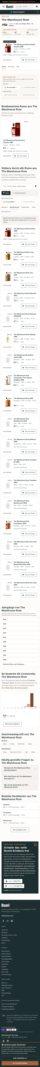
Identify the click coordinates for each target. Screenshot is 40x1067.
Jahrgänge (5, 969)
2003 (4, 633)
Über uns (4, 983)
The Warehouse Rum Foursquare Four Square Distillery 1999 (23, 378)
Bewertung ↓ (26, 207)
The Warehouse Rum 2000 (23, 398)
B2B (3, 990)
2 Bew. (22, 321)
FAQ (18, 66)
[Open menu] (3, 7)
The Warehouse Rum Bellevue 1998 (25, 440)
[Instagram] (7, 921)
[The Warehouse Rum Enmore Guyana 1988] (16, 129)
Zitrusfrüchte (21, 744)
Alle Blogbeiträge (7, 959)
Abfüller (4, 966)
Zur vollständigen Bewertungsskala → (16, 688)
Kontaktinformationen (8, 1009)
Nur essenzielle (20, 1058)
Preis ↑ (34, 207)
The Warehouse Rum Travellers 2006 (25, 481)
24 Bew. (23, 52)
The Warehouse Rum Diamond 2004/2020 (25, 315)
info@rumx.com (7, 916)
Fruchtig (12, 744)
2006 (4, 619)
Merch (3, 943)
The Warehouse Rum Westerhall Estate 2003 (22, 563)
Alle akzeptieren (20, 1063)
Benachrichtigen (30, 60)
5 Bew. (22, 259)
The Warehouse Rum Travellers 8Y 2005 (25, 461)
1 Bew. (22, 385)
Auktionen (5, 937)
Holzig (4, 744)
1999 (4, 642)
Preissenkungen (6, 974)
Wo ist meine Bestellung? (9, 1004)
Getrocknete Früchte (16, 752)
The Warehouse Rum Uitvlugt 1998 (24, 336)
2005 (4, 624)
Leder (26, 752)
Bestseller (5, 932)
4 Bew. (22, 301)
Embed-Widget (6, 993)
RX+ (3, 995)
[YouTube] (12, 921)
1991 (4, 655)
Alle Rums (11, 66)
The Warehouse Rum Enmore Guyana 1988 (24, 46)
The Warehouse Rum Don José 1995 (25, 584)
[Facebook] (3, 921)
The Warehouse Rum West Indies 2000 (23, 356)
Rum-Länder (5, 961)
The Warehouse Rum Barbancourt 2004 (21, 420)
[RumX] (10, 6)
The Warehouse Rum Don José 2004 (25, 543)
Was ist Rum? (6, 951)
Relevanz (5, 207)
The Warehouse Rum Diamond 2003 (25, 294)
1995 (4, 651)
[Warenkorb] (36, 6)
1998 (4, 646)
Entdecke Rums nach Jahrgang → (14, 664)
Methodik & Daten (7, 985)
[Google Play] (8, 1041)
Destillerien (5, 964)
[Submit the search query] (5, 186)
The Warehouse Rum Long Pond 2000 (23, 253)
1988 (4, 659)
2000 (4, 637)
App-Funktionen (6, 988)
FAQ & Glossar (6, 954)
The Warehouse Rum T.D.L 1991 (23, 274)
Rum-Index (5, 972)
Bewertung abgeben (12, 724)
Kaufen (4, 66)
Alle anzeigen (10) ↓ (20, 830)
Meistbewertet (14, 207)
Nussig (5, 752)
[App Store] (3, 1041)
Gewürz (30, 744)
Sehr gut (12, 716)
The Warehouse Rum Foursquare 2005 (21, 522)
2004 (4, 628)
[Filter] (35, 186)
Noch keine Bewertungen (20, 447)
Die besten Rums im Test (9, 935)
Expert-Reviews (6, 956)
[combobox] (24, 7)
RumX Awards (6, 940)
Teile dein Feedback (8, 1006)
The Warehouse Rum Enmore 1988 (24, 230)
